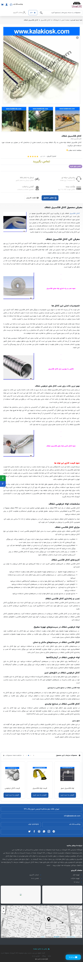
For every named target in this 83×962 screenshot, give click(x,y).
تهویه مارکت (75, 878)
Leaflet (43, 937)
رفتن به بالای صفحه (40, 949)
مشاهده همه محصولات (13, 755)
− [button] (3, 911)
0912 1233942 (33, 824)
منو (31, 12)
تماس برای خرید (75, 166)
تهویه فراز (76, 875)
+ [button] (3, 908)
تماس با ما (35, 878)
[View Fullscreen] (3, 916)
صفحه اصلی (65, 20)
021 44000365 (74, 824)
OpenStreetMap (71, 937)
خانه (49, 956)
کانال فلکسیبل (45, 20)
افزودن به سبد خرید (68, 795)
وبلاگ (44, 956)
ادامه (48, 865)
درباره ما (77, 882)
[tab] (50, 198)
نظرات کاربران (31, 198)
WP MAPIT (56, 937)
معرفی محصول (48, 198)
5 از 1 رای (42, 156)
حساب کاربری (34, 875)
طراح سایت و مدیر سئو (41, 959)
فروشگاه (56, 20)
